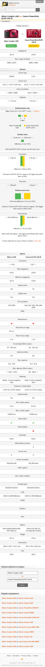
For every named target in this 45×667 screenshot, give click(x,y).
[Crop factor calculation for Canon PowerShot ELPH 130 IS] (35, 264)
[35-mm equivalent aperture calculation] (7, 372)
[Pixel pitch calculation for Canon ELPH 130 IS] (37, 158)
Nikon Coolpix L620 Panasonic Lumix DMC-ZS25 (20, 627)
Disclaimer (16, 656)
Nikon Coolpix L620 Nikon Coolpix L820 (17, 603)
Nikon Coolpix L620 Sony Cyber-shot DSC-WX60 (20, 641)
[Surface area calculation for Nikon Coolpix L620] (12, 137)
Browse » (40, 1)
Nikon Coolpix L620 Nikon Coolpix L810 (17, 622)
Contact (35, 656)
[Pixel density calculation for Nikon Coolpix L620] (6, 217)
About (9, 656)
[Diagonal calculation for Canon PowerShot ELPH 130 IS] (37, 101)
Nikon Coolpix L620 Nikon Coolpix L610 (17, 598)
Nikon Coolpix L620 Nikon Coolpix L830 (17, 646)
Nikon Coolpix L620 (11, 41)
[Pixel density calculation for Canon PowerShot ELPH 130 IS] (39, 217)
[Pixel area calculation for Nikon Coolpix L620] (8, 185)
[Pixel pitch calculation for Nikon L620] (8, 158)
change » (37, 111)
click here (37, 241)
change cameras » (22, 26)
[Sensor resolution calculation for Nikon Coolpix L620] (7, 92)
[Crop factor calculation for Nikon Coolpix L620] (10, 264)
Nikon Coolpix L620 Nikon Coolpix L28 (17, 637)
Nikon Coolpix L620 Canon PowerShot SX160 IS (20, 608)
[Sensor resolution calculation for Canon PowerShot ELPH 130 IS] (38, 92)
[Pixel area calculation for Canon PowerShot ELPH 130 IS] (36, 185)
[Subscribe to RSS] (22, 659)
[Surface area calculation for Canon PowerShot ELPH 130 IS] (33, 137)
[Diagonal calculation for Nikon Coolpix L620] (8, 101)
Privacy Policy (26, 656)
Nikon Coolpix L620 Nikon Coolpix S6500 (18, 612)
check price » (11, 46)
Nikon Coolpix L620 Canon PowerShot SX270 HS (20, 617)
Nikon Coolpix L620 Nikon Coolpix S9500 (18, 632)
